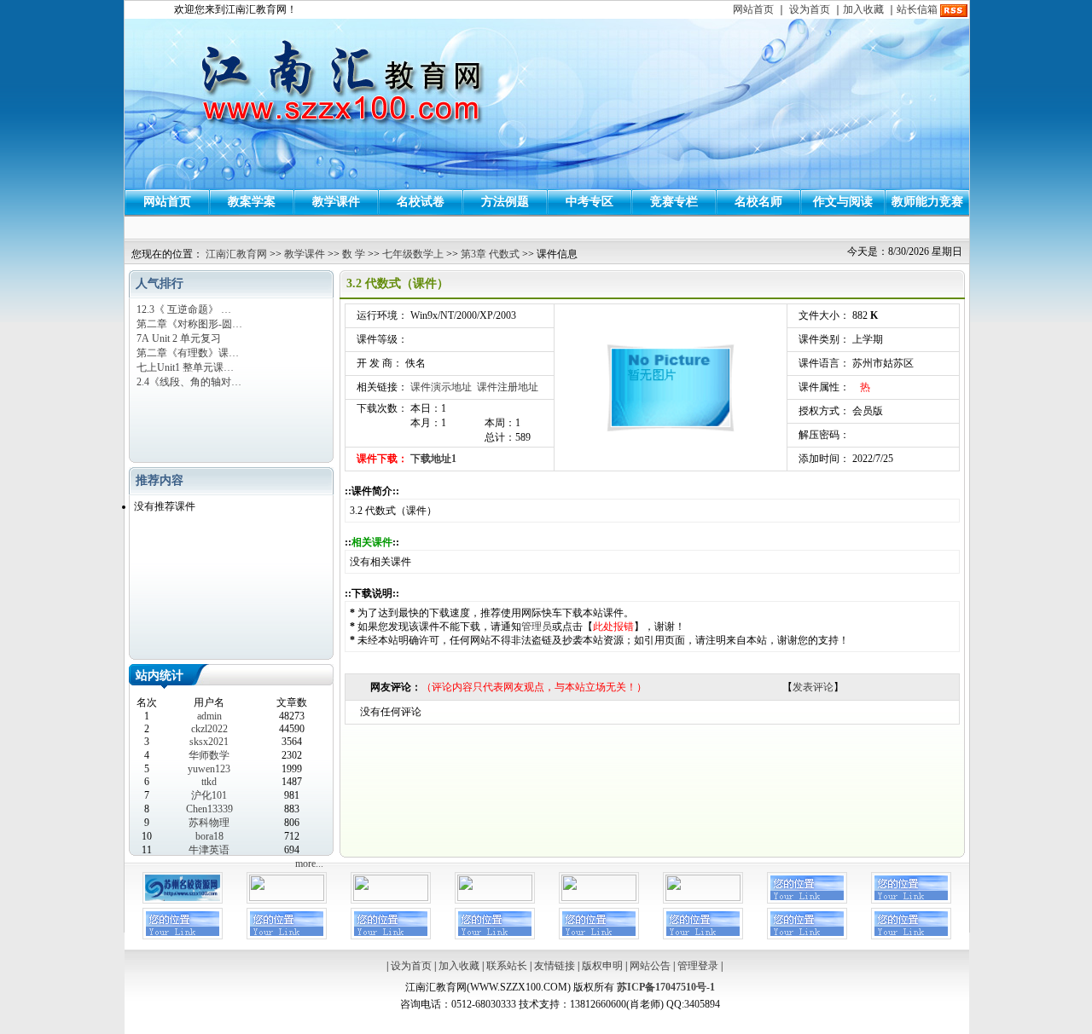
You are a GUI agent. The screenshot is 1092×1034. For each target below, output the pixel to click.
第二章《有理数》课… (187, 353)
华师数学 (209, 755)
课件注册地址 (507, 387)
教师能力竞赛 (927, 201)
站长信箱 (917, 9)
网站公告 (650, 966)
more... (309, 863)
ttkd (209, 782)
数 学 (353, 254)
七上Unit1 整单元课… (185, 367)
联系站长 (506, 966)
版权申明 (602, 966)
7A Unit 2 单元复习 (178, 338)
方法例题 (505, 201)
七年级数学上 (413, 254)
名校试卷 (420, 201)
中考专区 (589, 201)
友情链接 (554, 966)
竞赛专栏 (674, 201)
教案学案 (252, 201)
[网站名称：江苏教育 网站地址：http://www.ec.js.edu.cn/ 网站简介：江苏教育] (599, 898)
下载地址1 (433, 459)
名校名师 (758, 201)
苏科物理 (209, 823)
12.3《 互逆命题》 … (183, 309)
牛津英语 (209, 850)
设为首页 (809, 9)
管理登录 (697, 966)
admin (209, 716)
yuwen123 (209, 769)
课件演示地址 (441, 387)
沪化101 (209, 795)
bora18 (209, 836)
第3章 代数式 (490, 254)
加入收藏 (863, 9)
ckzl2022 (209, 729)
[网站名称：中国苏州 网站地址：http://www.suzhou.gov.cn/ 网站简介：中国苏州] (495, 898)
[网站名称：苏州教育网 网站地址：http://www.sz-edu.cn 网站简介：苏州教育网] (287, 898)
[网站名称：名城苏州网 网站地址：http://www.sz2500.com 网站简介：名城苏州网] (391, 898)
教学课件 (336, 201)
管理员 (536, 627)
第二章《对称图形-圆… (189, 324)
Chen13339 (209, 809)
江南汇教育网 (236, 254)
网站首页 (753, 9)
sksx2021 (209, 742)
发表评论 (813, 687)
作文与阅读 (843, 201)
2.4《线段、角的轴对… (188, 382)
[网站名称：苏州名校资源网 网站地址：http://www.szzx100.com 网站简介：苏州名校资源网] (182, 900)
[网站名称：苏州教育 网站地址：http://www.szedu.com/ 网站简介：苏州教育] (703, 898)
